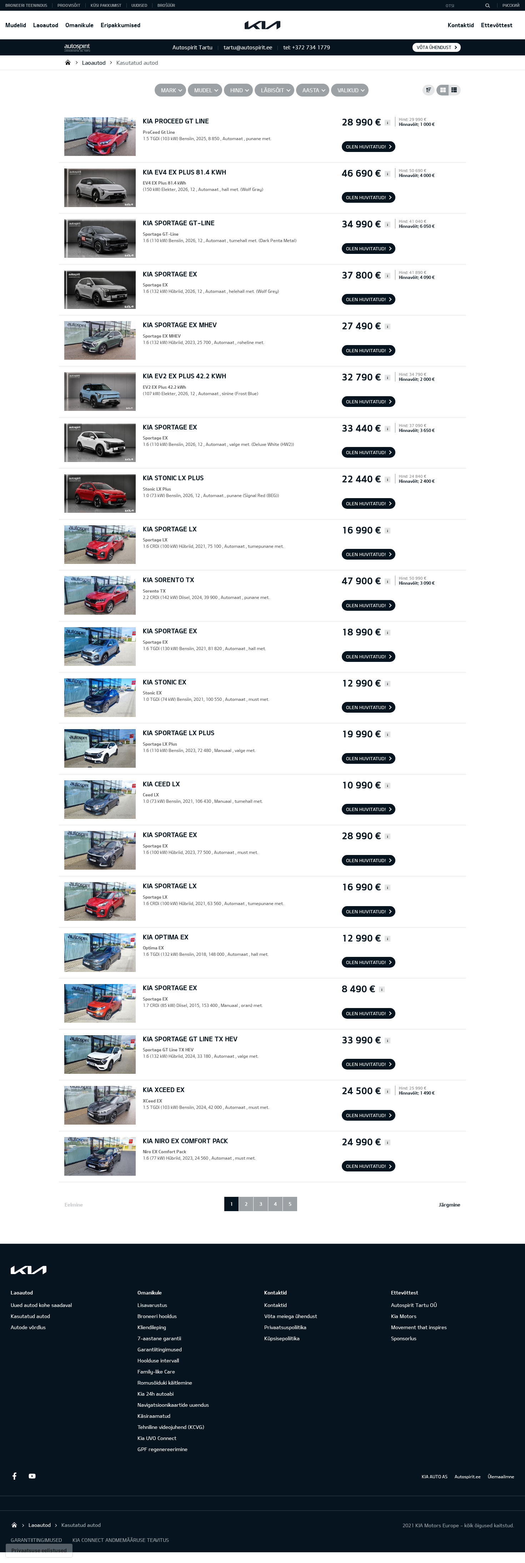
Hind (236, 90)
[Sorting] (428, 90)
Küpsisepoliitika (282, 1338)
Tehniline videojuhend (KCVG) (171, 1427)
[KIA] (262, 25)
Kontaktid (461, 24)
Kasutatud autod (137, 62)
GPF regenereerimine (163, 1449)
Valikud (348, 90)
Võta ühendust (434, 47)
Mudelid (15, 24)
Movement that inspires (419, 1327)
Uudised (139, 5)
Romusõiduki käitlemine (165, 1383)
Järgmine (449, 1204)
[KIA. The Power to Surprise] (28, 1269)
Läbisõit (272, 90)
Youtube (32, 1476)
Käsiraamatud (154, 1416)
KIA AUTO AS (435, 1476)
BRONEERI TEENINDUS (26, 5)
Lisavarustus (152, 1305)
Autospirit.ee (468, 1476)
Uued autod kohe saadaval (41, 1305)
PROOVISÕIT (69, 5)
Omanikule (79, 24)
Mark (168, 90)
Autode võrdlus (28, 1327)
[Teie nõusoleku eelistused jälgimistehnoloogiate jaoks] (39, 1550)
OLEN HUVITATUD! (366, 146)
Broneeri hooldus (157, 1316)
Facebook (14, 1476)
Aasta (310, 90)
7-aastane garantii (159, 1338)
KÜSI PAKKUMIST (106, 5)
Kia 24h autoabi (156, 1394)
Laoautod (45, 24)
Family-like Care (156, 1371)
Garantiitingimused (160, 1349)
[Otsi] (487, 5)
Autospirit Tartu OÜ (67, 62)
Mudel (203, 90)
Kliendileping (152, 1327)
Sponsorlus (403, 1338)
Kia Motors (403, 1316)
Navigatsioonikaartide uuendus (173, 1405)
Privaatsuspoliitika (285, 1327)
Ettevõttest (496, 24)
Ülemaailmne (501, 1476)
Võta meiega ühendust (290, 1316)
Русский (511, 5)
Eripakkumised (120, 24)
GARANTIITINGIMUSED (36, 1540)
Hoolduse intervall (158, 1360)
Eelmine (74, 1204)
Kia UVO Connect (157, 1438)
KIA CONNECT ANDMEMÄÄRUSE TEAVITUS (120, 1540)
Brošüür (166, 5)
